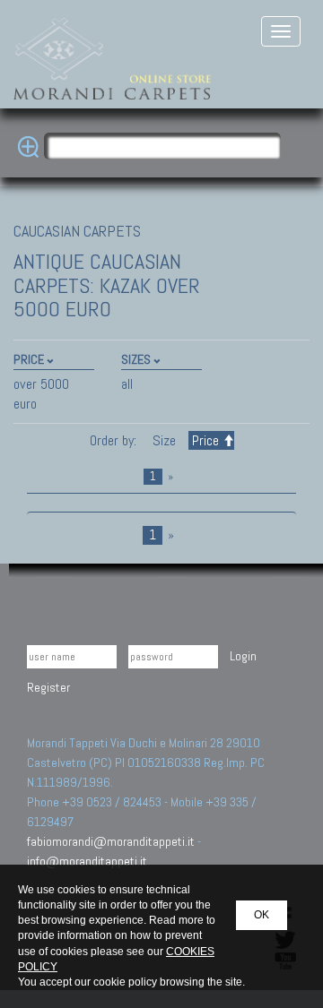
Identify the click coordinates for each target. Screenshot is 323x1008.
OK (261, 915)
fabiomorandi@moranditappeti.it (111, 841)
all (127, 384)
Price (205, 440)
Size (164, 440)
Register (48, 687)
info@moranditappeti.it (87, 861)
